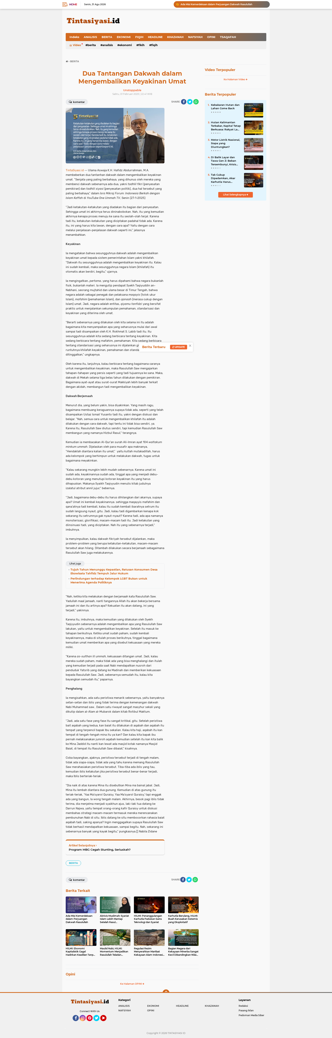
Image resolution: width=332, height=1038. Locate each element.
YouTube (106, 1023)
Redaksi (243, 1005)
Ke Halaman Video (235, 79)
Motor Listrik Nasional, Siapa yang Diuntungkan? (225, 143)
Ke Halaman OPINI (131, 983)
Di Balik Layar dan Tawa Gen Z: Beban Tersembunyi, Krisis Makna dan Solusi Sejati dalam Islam (223, 161)
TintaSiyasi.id (75, 170)
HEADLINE (155, 37)
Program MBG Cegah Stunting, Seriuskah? (100, 849)
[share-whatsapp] (196, 101)
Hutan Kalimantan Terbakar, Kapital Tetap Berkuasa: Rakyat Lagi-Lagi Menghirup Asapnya (226, 126)
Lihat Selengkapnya (235, 194)
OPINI (211, 37)
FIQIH (139, 37)
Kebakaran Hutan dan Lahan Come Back (225, 106)
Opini (70, 974)
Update (179, 347)
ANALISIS (90, 37)
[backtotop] (166, 992)
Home (73, 4)
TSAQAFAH (228, 37)
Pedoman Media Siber (251, 1015)
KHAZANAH (175, 37)
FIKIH (141, 45)
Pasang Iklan (246, 1010)
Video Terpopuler (220, 70)
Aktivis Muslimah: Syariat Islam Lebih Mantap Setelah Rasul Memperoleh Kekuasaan (223, 4)
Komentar (78, 102)
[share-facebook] (183, 101)
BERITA (107, 37)
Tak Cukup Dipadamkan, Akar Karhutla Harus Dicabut (223, 178)
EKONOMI (124, 37)
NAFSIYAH (195, 37)
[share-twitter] (190, 101)
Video (77, 45)
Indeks (74, 37)
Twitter (98, 1023)
